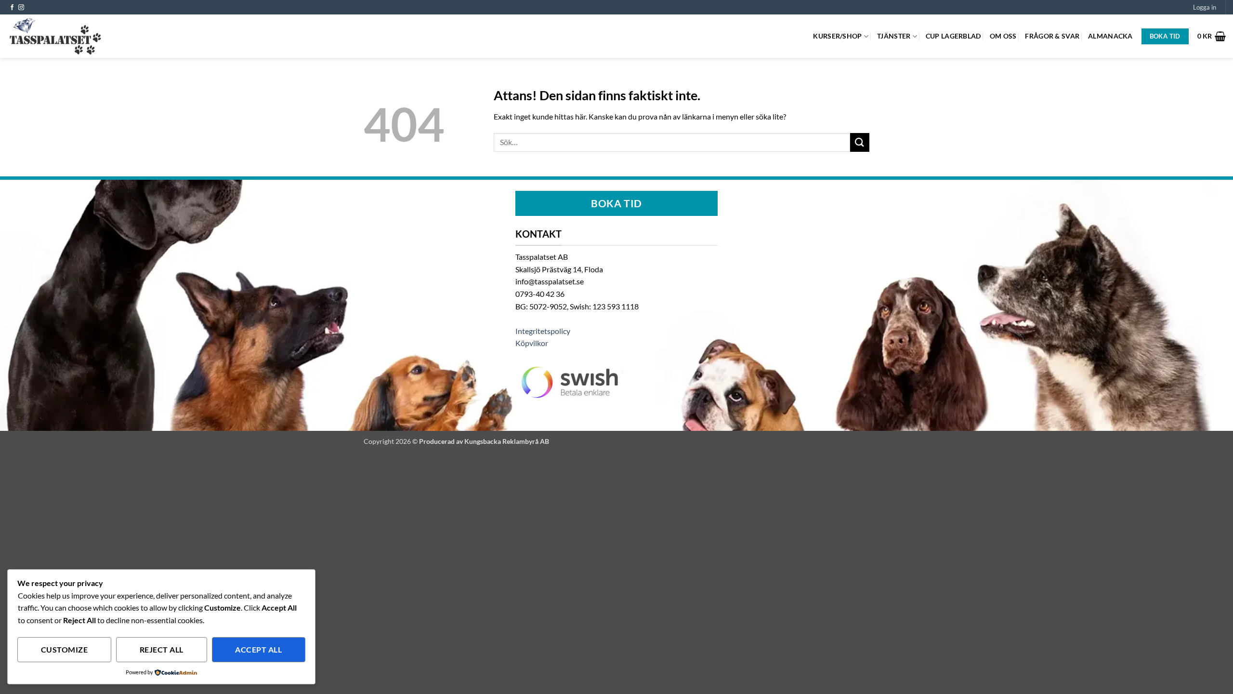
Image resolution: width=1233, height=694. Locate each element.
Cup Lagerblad (953, 36)
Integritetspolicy (542, 330)
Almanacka (1110, 36)
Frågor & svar (1052, 36)
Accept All (258, 649)
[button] (1204, 7)
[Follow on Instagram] (21, 7)
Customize (64, 649)
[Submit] (859, 142)
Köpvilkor (531, 342)
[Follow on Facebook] (12, 7)
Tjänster (893, 36)
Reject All (162, 649)
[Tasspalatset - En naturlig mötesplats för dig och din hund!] (55, 36)
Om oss (1003, 36)
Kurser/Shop (837, 36)
